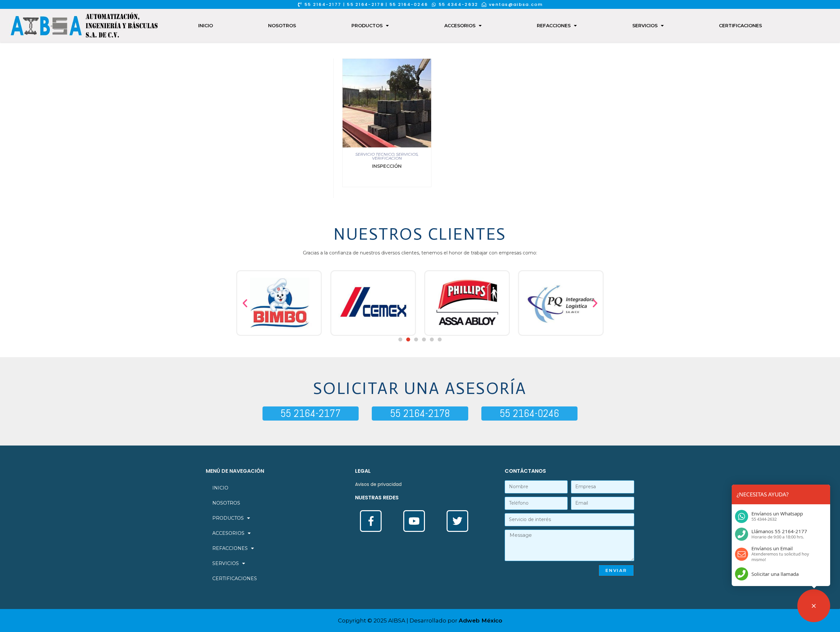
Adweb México (480, 620)
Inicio (205, 26)
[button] (400, 339)
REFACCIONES (554, 26)
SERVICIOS (645, 26)
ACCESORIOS (459, 26)
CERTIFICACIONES (740, 26)
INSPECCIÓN (387, 166)
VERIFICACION (387, 158)
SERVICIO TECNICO (374, 154)
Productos (367, 26)
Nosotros (282, 26)
